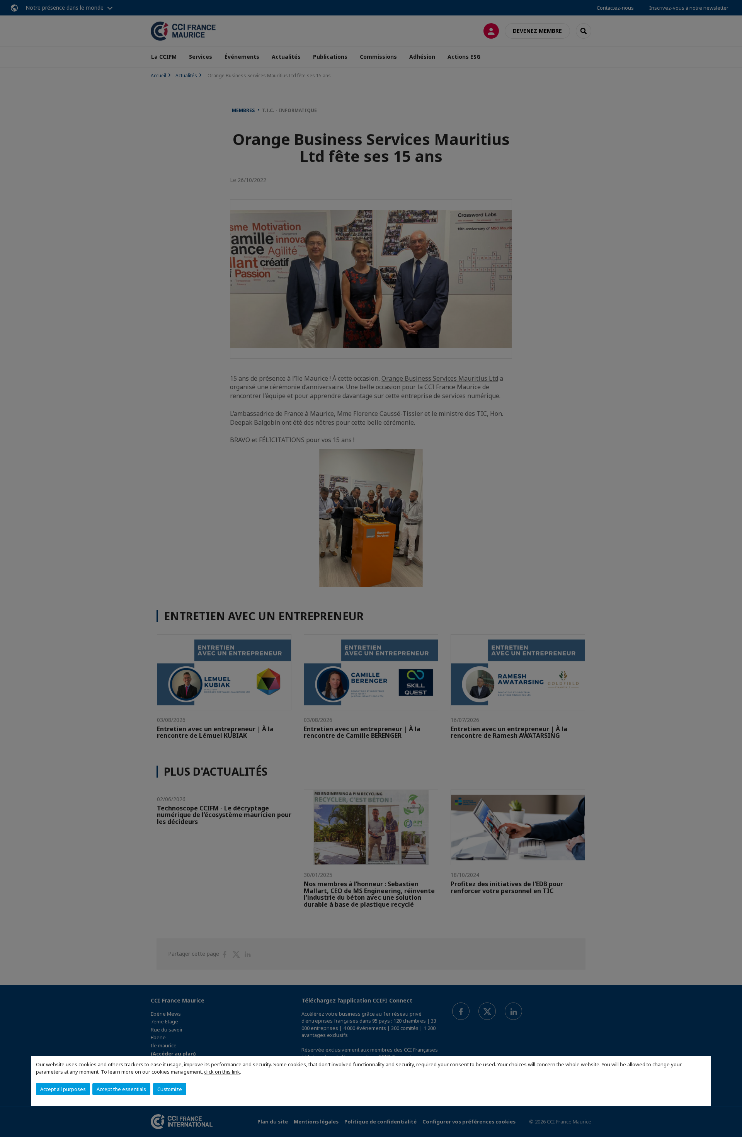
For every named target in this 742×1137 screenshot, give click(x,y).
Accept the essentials (121, 1089)
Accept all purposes (63, 1089)
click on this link (222, 1071)
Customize (169, 1089)
